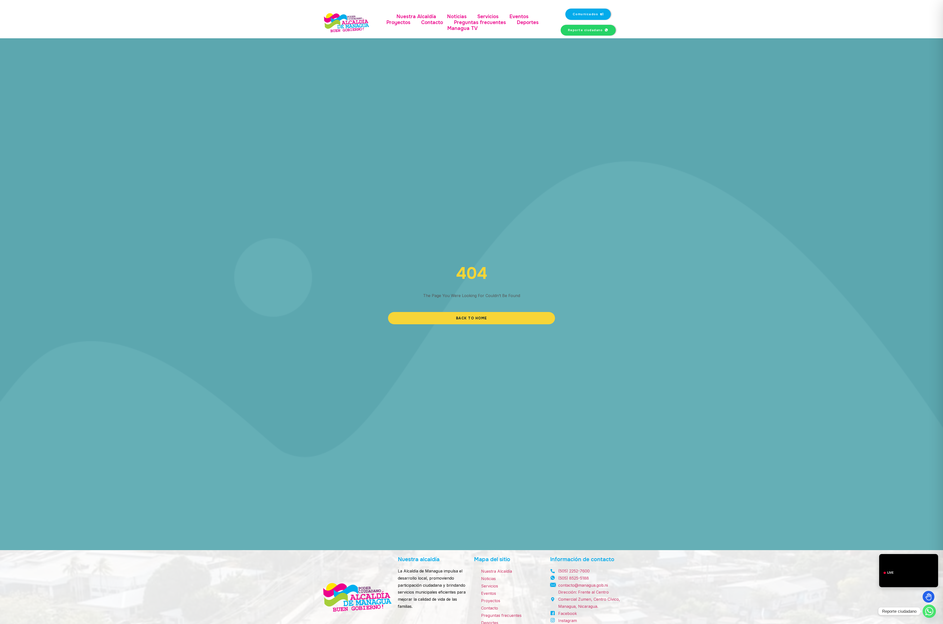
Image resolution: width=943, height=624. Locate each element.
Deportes (528, 23)
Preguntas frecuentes (480, 23)
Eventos (518, 17)
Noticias (457, 17)
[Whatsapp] (929, 611)
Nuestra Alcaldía (416, 17)
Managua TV (462, 28)
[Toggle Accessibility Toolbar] (928, 596)
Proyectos (398, 23)
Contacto (432, 23)
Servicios (488, 17)
